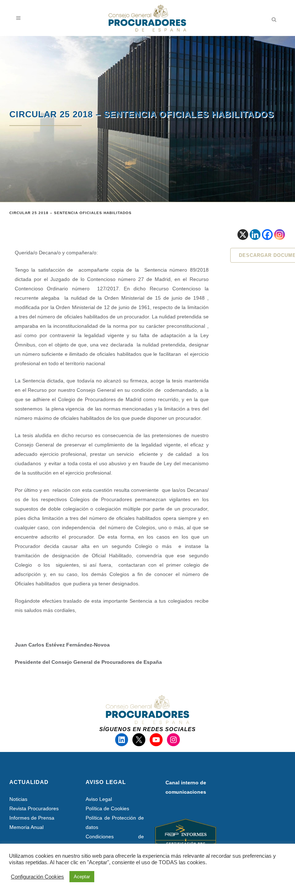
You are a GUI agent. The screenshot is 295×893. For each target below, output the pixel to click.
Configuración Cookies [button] (37, 877)
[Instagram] (279, 234)
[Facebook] (267, 234)
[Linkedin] (255, 234)
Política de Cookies (107, 808)
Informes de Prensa (31, 818)
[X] (242, 234)
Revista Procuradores (34, 808)
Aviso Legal (99, 799)
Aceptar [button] (82, 876)
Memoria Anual (26, 827)
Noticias (18, 799)
